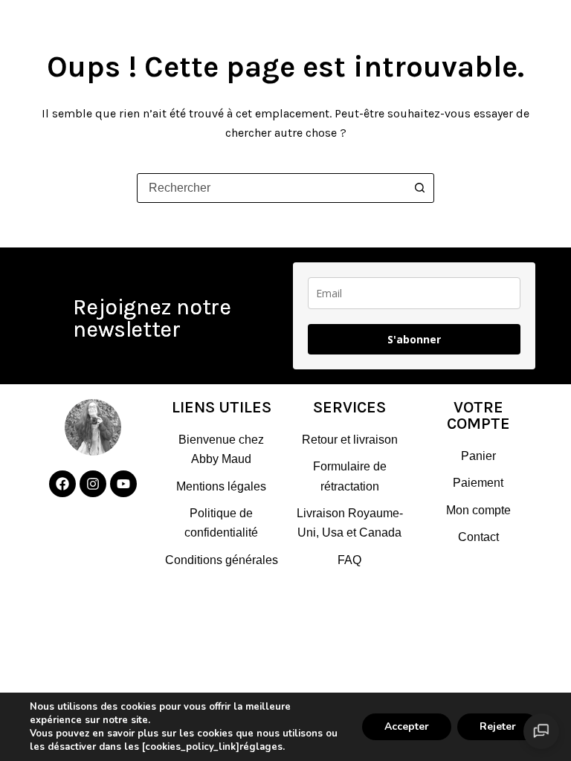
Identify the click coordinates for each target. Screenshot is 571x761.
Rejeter (498, 726)
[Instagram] (93, 483)
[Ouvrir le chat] (541, 731)
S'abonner (414, 339)
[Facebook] (62, 483)
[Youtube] (123, 483)
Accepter (406, 726)
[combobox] (271, 188)
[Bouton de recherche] (419, 188)
